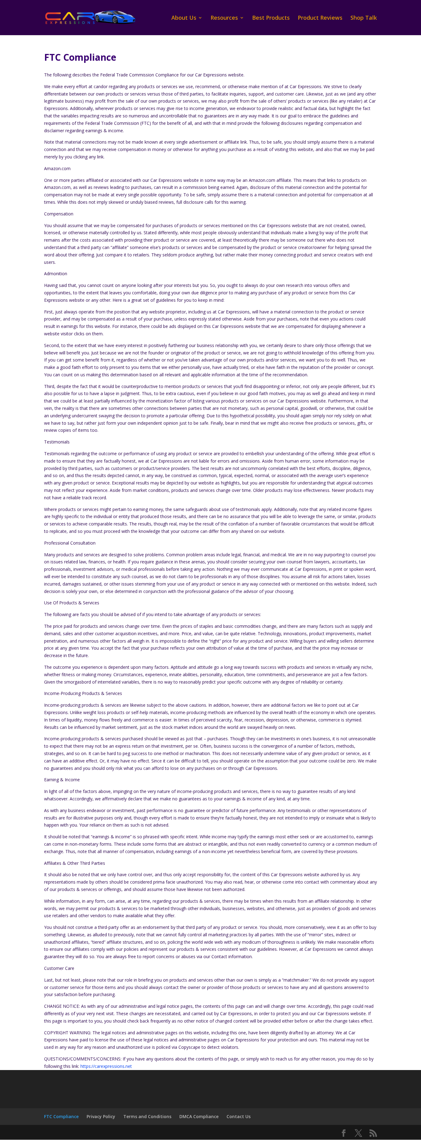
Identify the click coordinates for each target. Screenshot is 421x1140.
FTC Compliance (61, 1116)
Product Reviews (320, 18)
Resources (224, 18)
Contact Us (239, 1116)
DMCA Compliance (199, 1116)
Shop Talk (363, 18)
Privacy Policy (101, 1116)
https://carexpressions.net (106, 1066)
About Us (183, 18)
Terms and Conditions (147, 1116)
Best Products (271, 18)
